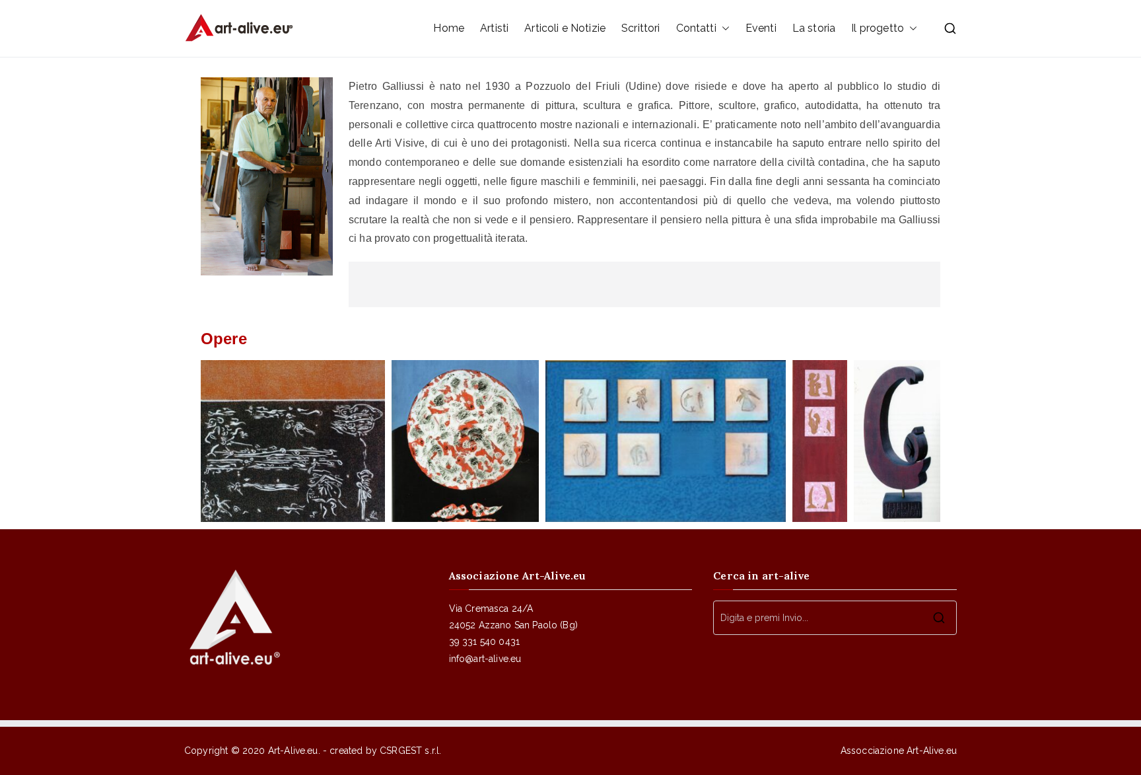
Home (448, 28)
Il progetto (877, 28)
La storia (813, 28)
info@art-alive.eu (485, 658)
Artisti (494, 28)
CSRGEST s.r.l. (410, 750)
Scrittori (640, 28)
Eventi (761, 28)
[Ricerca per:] (835, 617)
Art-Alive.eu (293, 750)
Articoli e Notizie (564, 28)
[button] (723, 28)
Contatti (696, 28)
